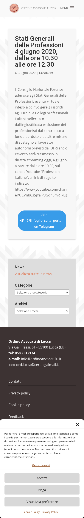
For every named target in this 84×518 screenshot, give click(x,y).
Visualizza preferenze (42, 501)
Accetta (42, 478)
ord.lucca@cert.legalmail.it (37, 364)
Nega (42, 490)
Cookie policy (19, 404)
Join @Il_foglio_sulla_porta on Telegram (44, 220)
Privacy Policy (50, 512)
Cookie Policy (32, 512)
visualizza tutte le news (33, 274)
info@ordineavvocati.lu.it (41, 358)
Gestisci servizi (41, 465)
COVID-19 (46, 73)
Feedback (16, 416)
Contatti (15, 381)
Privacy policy (19, 393)
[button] (77, 424)
